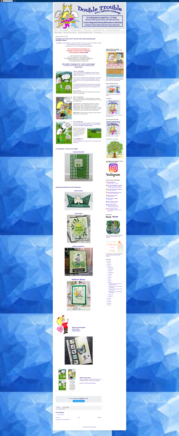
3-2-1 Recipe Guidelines (76, 30)
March (109, 282)
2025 (108, 262)
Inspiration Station (88, 125)
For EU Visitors (97, 32)
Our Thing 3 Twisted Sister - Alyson (114, 192)
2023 (108, 266)
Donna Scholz (78, 190)
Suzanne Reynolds (78, 152)
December (110, 267)
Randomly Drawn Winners (70, 32)
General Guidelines (64, 30)
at (82, 125)
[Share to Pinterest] (68, 407)
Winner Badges (58, 32)
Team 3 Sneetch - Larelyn (112, 208)
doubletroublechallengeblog (90, 383)
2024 (108, 264)
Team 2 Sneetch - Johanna (112, 198)
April (109, 280)
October (109, 270)
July (109, 275)
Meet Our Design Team (98, 30)
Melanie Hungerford (78, 246)
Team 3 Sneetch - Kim (111, 204)
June (109, 277)
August (109, 274)
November (110, 269)
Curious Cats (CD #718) (111, 190)
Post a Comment (60, 414)
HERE (86, 52)
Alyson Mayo (78, 213)
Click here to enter (78, 401)
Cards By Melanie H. (111, 182)
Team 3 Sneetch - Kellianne (112, 201)
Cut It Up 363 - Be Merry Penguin (113, 193)
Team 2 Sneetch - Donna (112, 195)
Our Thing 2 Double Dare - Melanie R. (114, 189)
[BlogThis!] (64, 407)
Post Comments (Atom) (65, 419)
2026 (108, 261)
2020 (108, 301)
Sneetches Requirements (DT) (85, 32)
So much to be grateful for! (111, 202)
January (109, 296)
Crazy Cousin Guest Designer (113, 30)
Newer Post (58, 417)
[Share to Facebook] (67, 407)
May (109, 279)
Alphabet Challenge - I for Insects (113, 183)
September (110, 272)
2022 (108, 298)
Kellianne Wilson (78, 279)
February (110, 294)
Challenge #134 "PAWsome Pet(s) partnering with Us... (114, 284)
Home (56, 30)
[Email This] (63, 407)
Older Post (99, 417)
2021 (108, 300)
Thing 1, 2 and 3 (87, 30)
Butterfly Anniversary (110, 196)
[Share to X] (65, 407)
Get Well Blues (109, 199)
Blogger (94, 427)
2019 (108, 303)
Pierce (78, 331)
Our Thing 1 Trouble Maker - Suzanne (114, 185)
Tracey (74, 331)
